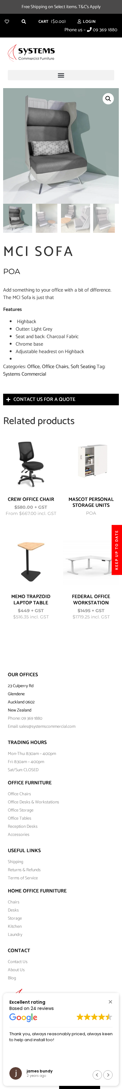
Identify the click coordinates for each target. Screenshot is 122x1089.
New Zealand (19, 710)
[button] (61, 75)
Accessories (18, 834)
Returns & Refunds (24, 870)
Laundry (15, 934)
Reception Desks (23, 826)
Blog (12, 978)
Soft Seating (83, 366)
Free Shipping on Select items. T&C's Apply (61, 7)
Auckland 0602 (21, 702)
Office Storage (20, 810)
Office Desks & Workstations (33, 802)
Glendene (16, 694)
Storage (15, 918)
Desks (13, 910)
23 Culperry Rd (20, 686)
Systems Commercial (24, 374)
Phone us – (90, 30)
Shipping (15, 862)
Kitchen (15, 926)
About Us (16, 970)
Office (33, 366)
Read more (44, 513)
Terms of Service (23, 878)
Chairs (13, 902)
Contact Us (18, 962)
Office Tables (19, 818)
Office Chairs (55, 366)
